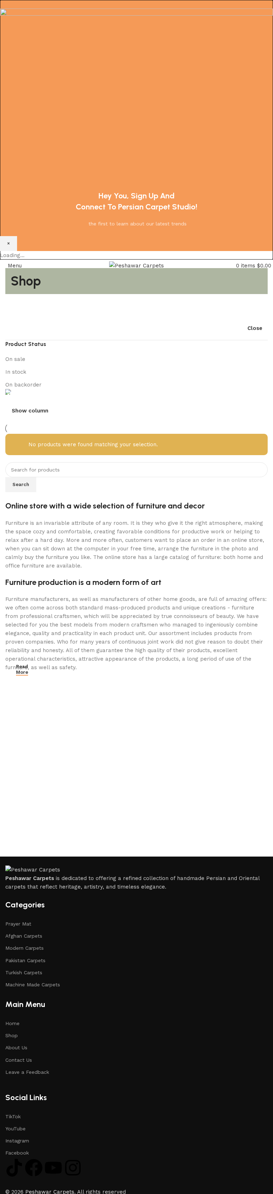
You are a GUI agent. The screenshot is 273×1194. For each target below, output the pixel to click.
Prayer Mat (18, 924)
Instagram (17, 1141)
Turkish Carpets (23, 972)
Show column (30, 411)
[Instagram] (73, 1168)
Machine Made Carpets (32, 984)
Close (254, 328)
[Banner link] (136, 393)
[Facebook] (34, 1168)
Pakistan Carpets (25, 960)
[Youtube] (53, 1168)
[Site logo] (136, 265)
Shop (11, 1035)
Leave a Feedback (27, 1072)
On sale (15, 359)
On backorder (23, 385)
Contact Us (18, 1060)
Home (12, 1023)
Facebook (17, 1153)
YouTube (15, 1128)
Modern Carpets (24, 948)
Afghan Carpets (23, 936)
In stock (15, 372)
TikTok (13, 1116)
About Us (16, 1047)
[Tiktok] (14, 1168)
